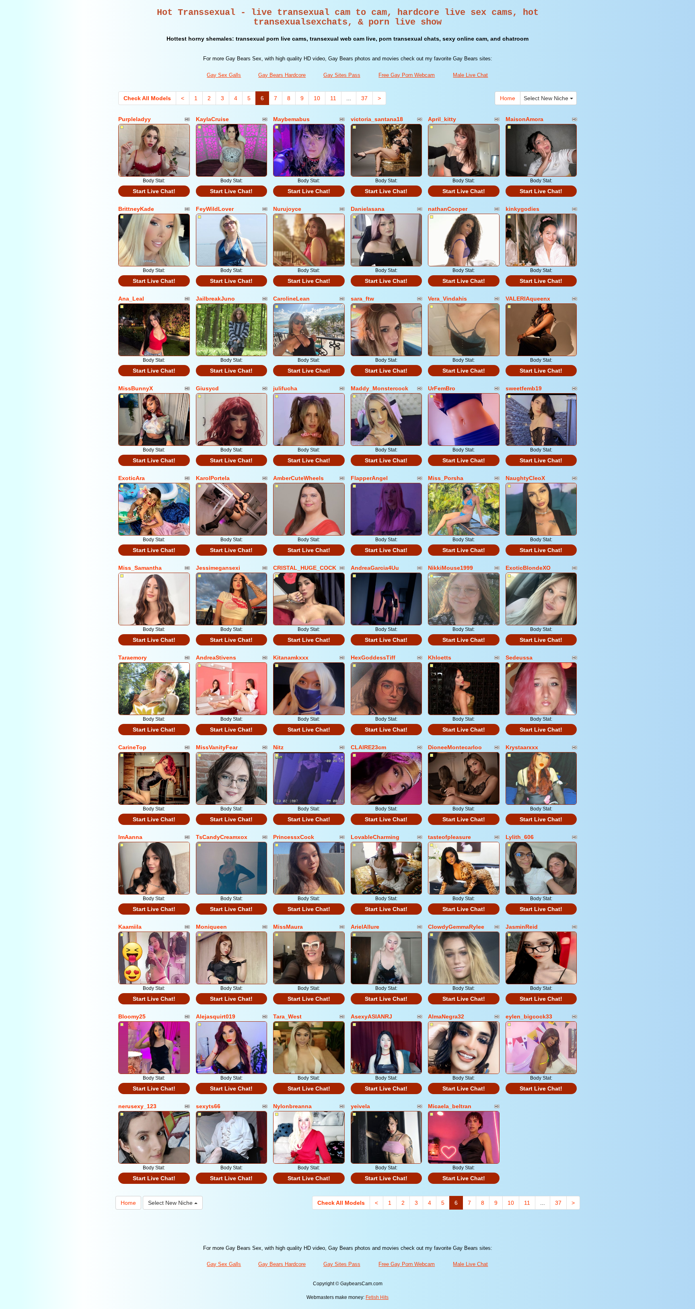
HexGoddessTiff (373, 657)
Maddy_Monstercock (379, 388)
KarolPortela (213, 478)
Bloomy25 (132, 1016)
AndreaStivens (216, 657)
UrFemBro (441, 388)
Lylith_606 (520, 837)
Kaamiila (130, 927)
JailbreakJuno (215, 298)
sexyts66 (208, 1106)
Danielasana (368, 209)
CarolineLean (291, 298)
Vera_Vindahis (447, 298)
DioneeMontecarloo (455, 747)
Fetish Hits (377, 1297)
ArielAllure (365, 927)
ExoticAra (131, 478)
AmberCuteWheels (298, 478)
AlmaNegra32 (446, 1016)
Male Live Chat (470, 75)
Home (507, 98)
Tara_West (287, 1016)
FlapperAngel (369, 478)
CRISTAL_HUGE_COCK (304, 568)
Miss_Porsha (445, 478)
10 (317, 98)
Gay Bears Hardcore (282, 75)
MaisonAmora (524, 119)
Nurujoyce (287, 209)
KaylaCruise (212, 119)
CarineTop (132, 747)
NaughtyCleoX (525, 478)
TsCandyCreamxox (221, 837)
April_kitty (442, 119)
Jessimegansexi (218, 568)
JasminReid (522, 927)
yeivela (360, 1106)
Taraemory (132, 657)
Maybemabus (291, 119)
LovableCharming (375, 837)
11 (333, 98)
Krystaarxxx (522, 747)
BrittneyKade (136, 209)
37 (364, 98)
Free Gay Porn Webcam (406, 75)
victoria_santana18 (377, 119)
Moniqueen (211, 927)
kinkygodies (522, 209)
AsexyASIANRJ (371, 1016)
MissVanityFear (217, 747)
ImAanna (130, 837)
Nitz (278, 747)
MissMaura (288, 927)
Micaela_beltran (449, 1106)
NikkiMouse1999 (450, 568)
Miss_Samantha (140, 568)
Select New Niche (547, 98)
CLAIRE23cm (368, 747)
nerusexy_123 (137, 1106)
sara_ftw (362, 298)
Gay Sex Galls (224, 75)
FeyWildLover (215, 209)
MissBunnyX (135, 388)
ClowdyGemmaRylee (456, 927)
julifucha (285, 388)
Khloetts (439, 657)
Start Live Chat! (154, 191)
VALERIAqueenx (528, 298)
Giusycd (207, 388)
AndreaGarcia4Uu (375, 568)
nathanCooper (447, 209)
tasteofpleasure (449, 837)
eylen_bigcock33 (529, 1016)
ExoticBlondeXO (528, 568)
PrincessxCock (293, 837)
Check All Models (147, 98)
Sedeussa (519, 657)
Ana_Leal (131, 298)
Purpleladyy (134, 119)
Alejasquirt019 (215, 1016)
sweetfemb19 (524, 388)
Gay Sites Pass (341, 75)
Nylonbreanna (292, 1106)
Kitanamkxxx (290, 657)
